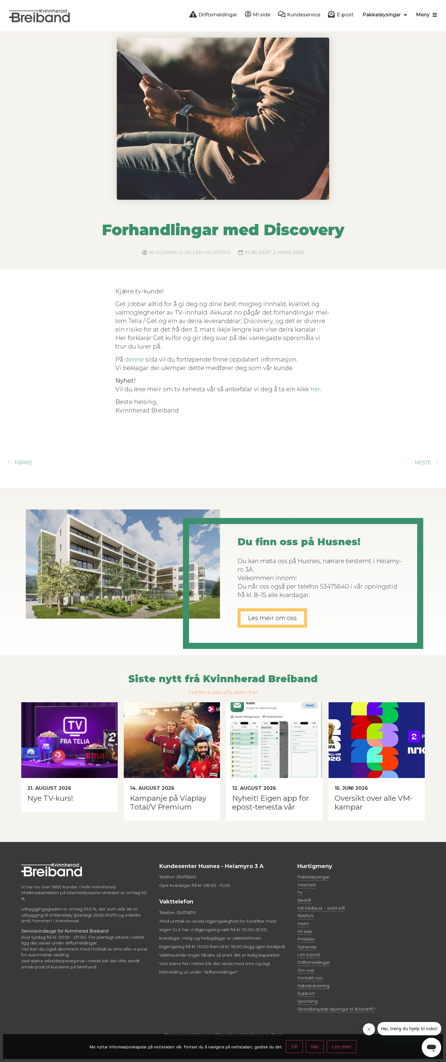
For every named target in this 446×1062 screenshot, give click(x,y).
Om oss (305, 970)
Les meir (341, 1047)
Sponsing (307, 1001)
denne (134, 359)
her (315, 389)
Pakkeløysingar (382, 15)
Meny (423, 15)
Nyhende (307, 947)
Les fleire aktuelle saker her (223, 692)
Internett (306, 884)
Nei (315, 1047)
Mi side (304, 931)
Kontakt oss (310, 977)
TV (299, 892)
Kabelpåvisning (313, 985)
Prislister (306, 939)
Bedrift (304, 900)
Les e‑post (308, 954)
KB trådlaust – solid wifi (321, 908)
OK (294, 1047)
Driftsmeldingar (313, 962)
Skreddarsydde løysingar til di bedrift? (336, 1009)
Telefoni (305, 915)
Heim (303, 923)
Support (306, 993)
